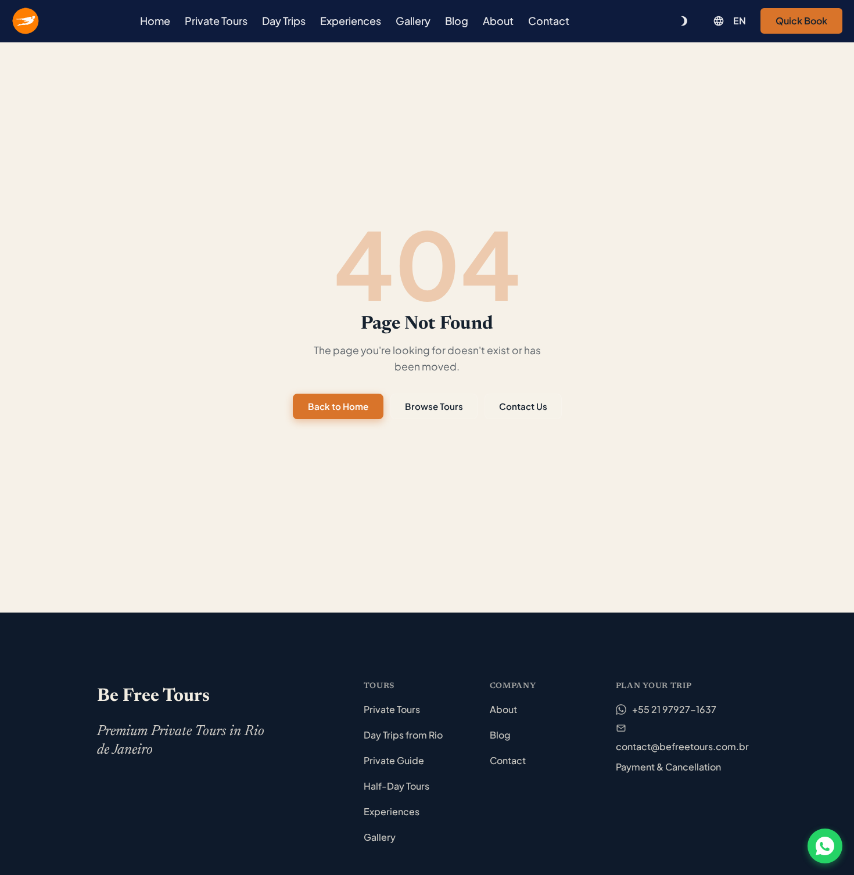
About (498, 20)
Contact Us (523, 406)
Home (155, 20)
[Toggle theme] (683, 20)
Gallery (413, 20)
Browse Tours (434, 406)
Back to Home (338, 406)
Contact (548, 20)
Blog (456, 20)
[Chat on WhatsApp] (825, 846)
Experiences (350, 20)
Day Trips (284, 20)
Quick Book (801, 21)
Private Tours (216, 20)
